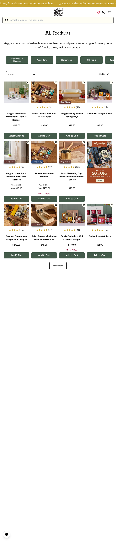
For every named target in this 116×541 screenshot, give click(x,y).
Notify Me (16, 255)
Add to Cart (44, 136)
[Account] (103, 12)
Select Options (16, 136)
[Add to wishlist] (28, 82)
